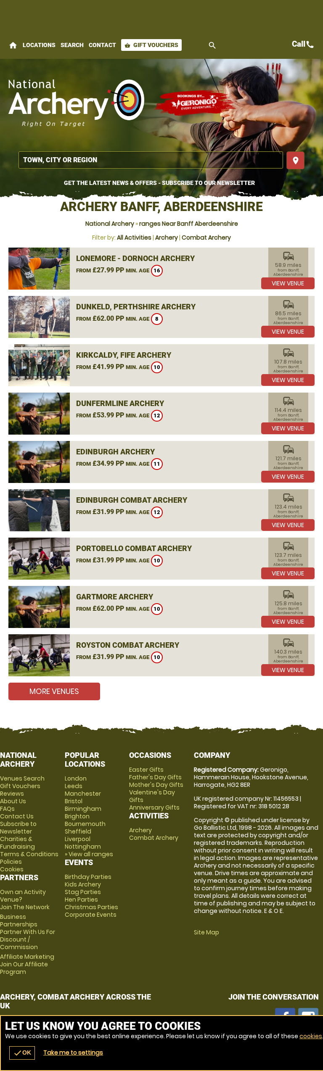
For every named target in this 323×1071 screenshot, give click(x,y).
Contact (102, 45)
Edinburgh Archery (115, 451)
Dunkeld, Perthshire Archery (136, 306)
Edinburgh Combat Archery (131, 500)
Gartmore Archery (114, 596)
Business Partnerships (27, 932)
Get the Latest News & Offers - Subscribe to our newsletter (159, 182)
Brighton (77, 816)
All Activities (134, 237)
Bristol (73, 801)
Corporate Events (90, 914)
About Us (13, 801)
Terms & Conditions (29, 854)
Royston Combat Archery (127, 645)
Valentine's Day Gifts (152, 796)
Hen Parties (81, 899)
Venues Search (22, 778)
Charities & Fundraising (17, 843)
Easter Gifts (146, 769)
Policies (11, 861)
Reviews (12, 793)
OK (22, 1053)
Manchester (83, 793)
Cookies (12, 869)
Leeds (73, 786)
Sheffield (78, 831)
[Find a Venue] (151, 160)
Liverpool (77, 839)
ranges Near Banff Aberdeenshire (188, 223)
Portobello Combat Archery (134, 548)
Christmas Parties (91, 907)
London (76, 778)
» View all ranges (89, 854)
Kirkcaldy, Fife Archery (123, 355)
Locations (39, 45)
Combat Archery (206, 237)
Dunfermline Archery (120, 403)
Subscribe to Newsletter (18, 828)
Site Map (206, 932)
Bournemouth (85, 824)
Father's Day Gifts (155, 777)
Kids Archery (83, 884)
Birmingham (83, 809)
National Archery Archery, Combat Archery (76, 103)
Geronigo (196, 103)
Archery (166, 237)
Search (72, 45)
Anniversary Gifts (154, 807)
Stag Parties (83, 892)
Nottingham (83, 846)
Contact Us (17, 816)
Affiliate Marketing (27, 964)
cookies (310, 1036)
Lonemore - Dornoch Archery (135, 258)
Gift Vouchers (151, 45)
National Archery (109, 223)
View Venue (288, 283)
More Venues (54, 691)
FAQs (7, 809)
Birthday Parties (88, 877)
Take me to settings (73, 1052)
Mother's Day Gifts (156, 785)
